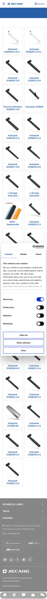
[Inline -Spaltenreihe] (12, 210)
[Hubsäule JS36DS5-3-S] (34, 440)
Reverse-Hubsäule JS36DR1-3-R (13, 108)
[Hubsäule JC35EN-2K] (12, 411)
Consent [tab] (8, 254)
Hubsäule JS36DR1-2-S (34, 136)
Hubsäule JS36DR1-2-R (12, 79)
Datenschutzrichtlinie (11, 581)
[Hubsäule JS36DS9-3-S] (12, 440)
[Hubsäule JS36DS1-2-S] (34, 210)
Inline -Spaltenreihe (13, 223)
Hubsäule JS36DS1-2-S (34, 223)
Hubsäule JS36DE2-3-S (12, 482)
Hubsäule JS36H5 (34, 107)
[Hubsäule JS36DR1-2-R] (12, 66)
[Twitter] (30, 559)
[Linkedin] (5, 559)
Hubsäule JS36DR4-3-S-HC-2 (13, 50)
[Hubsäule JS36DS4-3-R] (34, 152)
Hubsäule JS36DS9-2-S (34, 395)
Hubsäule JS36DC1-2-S (34, 424)
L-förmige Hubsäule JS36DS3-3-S (34, 194)
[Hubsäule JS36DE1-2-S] (12, 239)
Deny (23, 350)
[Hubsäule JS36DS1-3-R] (34, 66)
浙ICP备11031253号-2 (12, 586)
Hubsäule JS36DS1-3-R (34, 79)
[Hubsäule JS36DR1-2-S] (34, 123)
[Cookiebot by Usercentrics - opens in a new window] (33, 247)
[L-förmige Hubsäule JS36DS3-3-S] (34, 181)
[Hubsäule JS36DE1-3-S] (12, 382)
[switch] (40, 307)
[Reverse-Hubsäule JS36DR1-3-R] (12, 95)
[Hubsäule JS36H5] (34, 95)
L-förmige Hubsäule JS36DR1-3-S (12, 194)
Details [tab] (23, 254)
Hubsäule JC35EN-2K (13, 424)
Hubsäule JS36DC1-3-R (12, 165)
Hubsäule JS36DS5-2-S (12, 136)
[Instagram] (23, 559)
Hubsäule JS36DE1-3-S (12, 395)
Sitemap (28, 578)
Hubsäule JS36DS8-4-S (12, 367)
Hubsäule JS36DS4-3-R (34, 165)
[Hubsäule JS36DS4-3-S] (34, 239)
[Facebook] (17, 559)
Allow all (23, 335)
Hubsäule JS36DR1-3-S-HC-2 (34, 50)
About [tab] (38, 254)
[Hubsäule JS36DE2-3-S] (12, 469)
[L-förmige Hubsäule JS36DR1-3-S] (12, 181)
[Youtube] (11, 559)
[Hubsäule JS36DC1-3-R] (12, 152)
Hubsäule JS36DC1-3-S (34, 367)
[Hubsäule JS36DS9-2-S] (34, 382)
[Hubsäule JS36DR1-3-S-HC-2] (34, 37)
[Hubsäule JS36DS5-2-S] (12, 123)
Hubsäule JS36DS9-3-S (12, 453)
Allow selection (24, 343)
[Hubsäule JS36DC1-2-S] (34, 411)
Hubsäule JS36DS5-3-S (34, 453)
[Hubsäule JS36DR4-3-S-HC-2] (12, 37)
